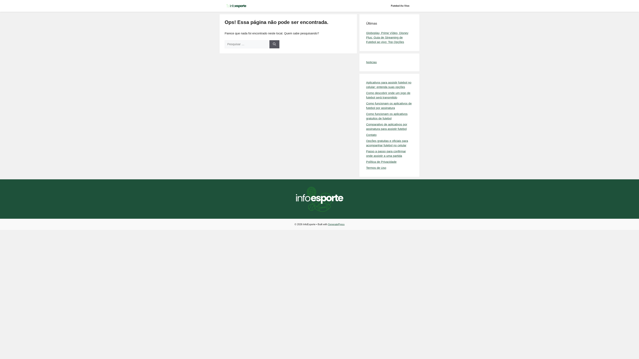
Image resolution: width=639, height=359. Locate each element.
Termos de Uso (376, 168)
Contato (371, 135)
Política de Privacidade (381, 162)
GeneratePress (336, 224)
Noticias (371, 62)
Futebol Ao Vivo (400, 5)
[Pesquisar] (274, 44)
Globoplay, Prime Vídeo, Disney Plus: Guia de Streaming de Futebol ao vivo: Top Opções (387, 37)
